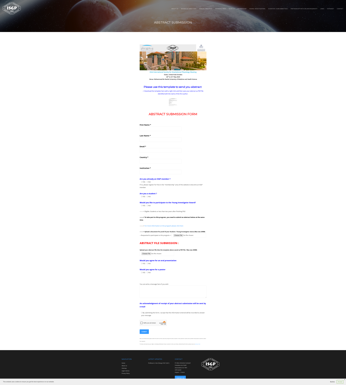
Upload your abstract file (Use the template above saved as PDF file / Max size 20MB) (168, 250)
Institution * (145, 168)
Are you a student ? (148, 193)
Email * (143, 146)
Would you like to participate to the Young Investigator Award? (168, 202)
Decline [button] (332, 381)
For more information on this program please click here (164, 226)
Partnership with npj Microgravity (304, 9)
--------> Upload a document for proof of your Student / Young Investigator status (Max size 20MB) (172, 232)
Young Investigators (257, 9)
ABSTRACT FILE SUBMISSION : (159, 243)
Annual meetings (205, 9)
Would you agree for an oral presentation (158, 260)
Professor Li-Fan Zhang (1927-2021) (158, 363)
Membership (241, 9)
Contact (340, 9)
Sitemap (124, 368)
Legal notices (125, 371)
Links (322, 9)
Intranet (330, 9)
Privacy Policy (126, 373)
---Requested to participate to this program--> (156, 235)
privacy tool (197, 344)
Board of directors (188, 9)
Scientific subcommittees (278, 9)
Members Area (220, 9)
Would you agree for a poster (152, 269)
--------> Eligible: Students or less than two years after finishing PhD (162, 211)
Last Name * (145, 135)
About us (174, 9)
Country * (144, 157)
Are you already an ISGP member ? (155, 179)
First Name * (145, 125)
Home (123, 363)
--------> (161, 226)
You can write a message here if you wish (154, 284)
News (231, 9)
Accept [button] (340, 381)
